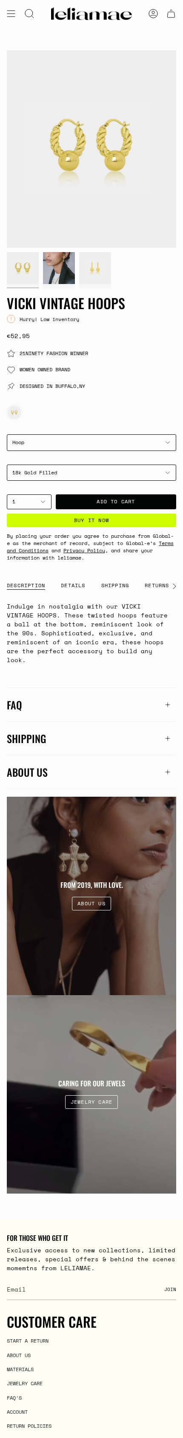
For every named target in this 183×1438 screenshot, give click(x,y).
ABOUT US (19, 1355)
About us (27, 772)
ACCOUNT (17, 1411)
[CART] (171, 13)
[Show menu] (11, 13)
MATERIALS (20, 1369)
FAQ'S (14, 1397)
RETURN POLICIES (29, 1425)
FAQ (14, 704)
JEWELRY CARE (25, 1383)
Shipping (26, 738)
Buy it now (91, 520)
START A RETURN (28, 1340)
